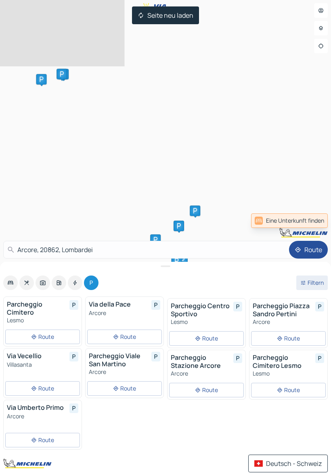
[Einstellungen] (321, 28)
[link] (310, 220)
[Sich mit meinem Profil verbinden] (321, 10)
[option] (10, 283)
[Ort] (321, 46)
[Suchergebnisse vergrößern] (165, 266)
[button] (41, 79)
